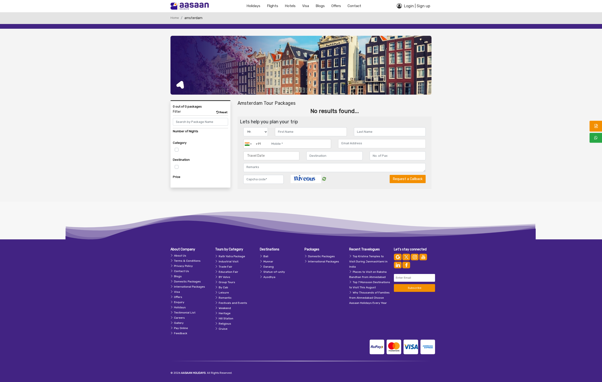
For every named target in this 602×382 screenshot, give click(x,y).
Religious (225, 323)
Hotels (290, 6)
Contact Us (181, 271)
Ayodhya (269, 277)
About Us (180, 255)
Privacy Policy (183, 266)
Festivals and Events (233, 303)
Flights (272, 6)
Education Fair (228, 271)
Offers (336, 6)
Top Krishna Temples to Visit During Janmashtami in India (368, 261)
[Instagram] (415, 257)
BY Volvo (224, 277)
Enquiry (179, 302)
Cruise (223, 328)
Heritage (224, 313)
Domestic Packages (187, 281)
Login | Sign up (416, 6)
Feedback (180, 333)
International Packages (189, 286)
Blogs (178, 276)
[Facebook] (406, 265)
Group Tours (227, 282)
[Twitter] (406, 257)
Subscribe (414, 288)
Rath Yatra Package (232, 256)
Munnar (268, 261)
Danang (268, 266)
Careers (179, 317)
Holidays (253, 6)
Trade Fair (225, 266)
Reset (223, 112)
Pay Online (181, 328)
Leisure (224, 292)
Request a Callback (408, 179)
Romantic (225, 297)
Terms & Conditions (187, 260)
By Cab (223, 287)
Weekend (225, 308)
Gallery (179, 323)
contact (354, 6)
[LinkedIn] (398, 265)
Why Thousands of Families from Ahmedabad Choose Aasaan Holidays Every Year (369, 298)
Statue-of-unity (274, 271)
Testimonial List (184, 312)
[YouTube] (423, 257)
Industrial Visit (228, 261)
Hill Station (226, 318)
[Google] (398, 257)
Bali (265, 256)
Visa (305, 6)
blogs (320, 6)
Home (174, 18)
